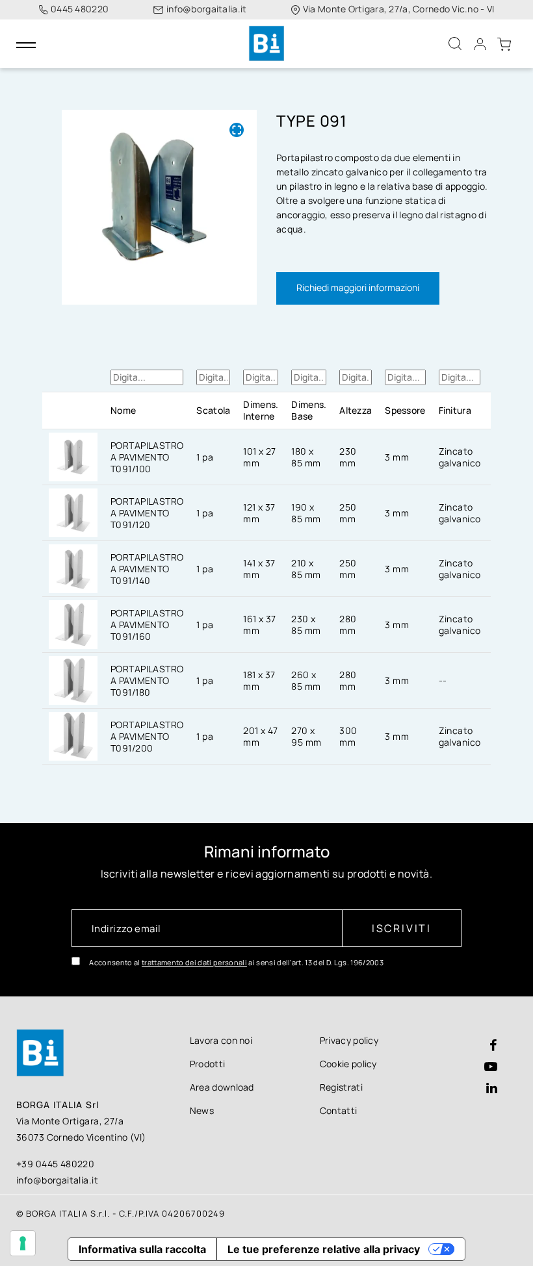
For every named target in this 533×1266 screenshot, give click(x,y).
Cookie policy (348, 1063)
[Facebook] (493, 1046)
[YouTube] (490, 1067)
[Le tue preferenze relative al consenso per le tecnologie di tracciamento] (22, 1243)
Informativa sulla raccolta (142, 1249)
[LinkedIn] (491, 1089)
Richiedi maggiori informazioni (357, 287)
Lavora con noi (221, 1040)
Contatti (339, 1110)
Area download (222, 1087)
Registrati (341, 1087)
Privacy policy (349, 1040)
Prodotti (208, 1063)
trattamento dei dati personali (194, 962)
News (202, 1110)
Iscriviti (402, 928)
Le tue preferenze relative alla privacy (324, 1249)
